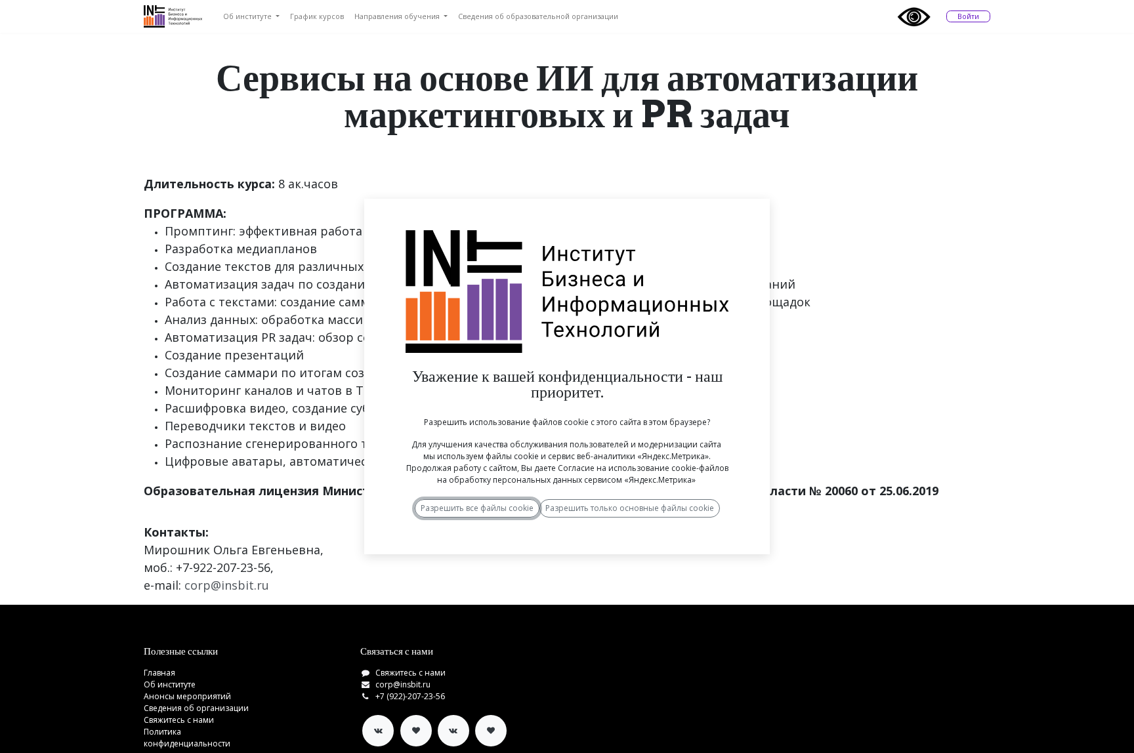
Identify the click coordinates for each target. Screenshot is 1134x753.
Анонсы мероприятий (187, 696)
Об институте (170, 684)
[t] (416, 730)
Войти (968, 16)
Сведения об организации (196, 708)
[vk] (378, 730)
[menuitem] (251, 17)
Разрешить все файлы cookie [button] (477, 508)
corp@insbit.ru (402, 684)
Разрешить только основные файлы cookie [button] (629, 508)
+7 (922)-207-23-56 (410, 696)
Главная (159, 672)
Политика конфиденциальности (187, 737)
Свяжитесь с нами (179, 719)
